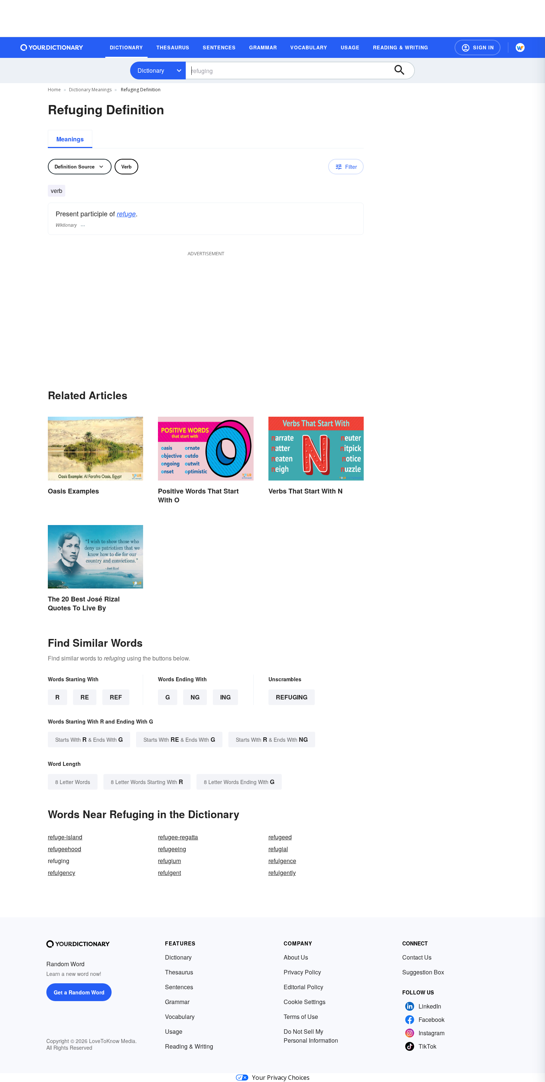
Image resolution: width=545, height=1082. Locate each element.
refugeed (280, 837)
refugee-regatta (178, 837)
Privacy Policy (302, 972)
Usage (173, 1031)
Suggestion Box (423, 972)
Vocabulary (180, 1016)
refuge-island (65, 837)
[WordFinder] (520, 47)
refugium (169, 860)
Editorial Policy (303, 987)
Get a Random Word (79, 992)
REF (116, 697)
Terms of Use (301, 1016)
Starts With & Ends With (89, 739)
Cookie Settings (305, 1001)
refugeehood (64, 849)
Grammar (177, 1001)
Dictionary (151, 70)
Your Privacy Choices (281, 1077)
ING (225, 697)
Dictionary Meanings (90, 89)
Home (54, 89)
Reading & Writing (189, 1046)
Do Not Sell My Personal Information (311, 1036)
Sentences (179, 987)
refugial (278, 849)
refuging (291, 697)
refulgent (169, 872)
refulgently (282, 872)
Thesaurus (179, 972)
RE (84, 697)
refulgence (282, 860)
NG (195, 697)
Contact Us (417, 957)
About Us (296, 957)
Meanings (70, 139)
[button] (478, 47)
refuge (126, 213)
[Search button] (403, 70)
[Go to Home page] (51, 47)
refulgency (61, 872)
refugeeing (172, 849)
